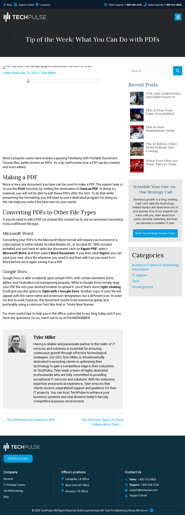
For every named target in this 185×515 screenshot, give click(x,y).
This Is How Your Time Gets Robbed (160, 112)
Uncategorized (142, 287)
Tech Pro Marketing (116, 510)
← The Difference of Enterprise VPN (29, 420)
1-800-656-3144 (149, 484)
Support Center (138, 495)
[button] (177, 70)
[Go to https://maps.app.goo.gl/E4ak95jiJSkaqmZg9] (88, 492)
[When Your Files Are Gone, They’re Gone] (137, 166)
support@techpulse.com (144, 490)
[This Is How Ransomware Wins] (137, 132)
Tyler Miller (48, 73)
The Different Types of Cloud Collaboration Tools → (102, 422)
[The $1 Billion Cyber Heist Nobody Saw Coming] (137, 149)
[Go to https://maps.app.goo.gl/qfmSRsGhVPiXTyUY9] (88, 479)
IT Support (139, 275)
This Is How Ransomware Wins (160, 129)
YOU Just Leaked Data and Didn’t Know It (163, 95)
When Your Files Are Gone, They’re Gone (162, 162)
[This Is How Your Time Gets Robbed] (137, 115)
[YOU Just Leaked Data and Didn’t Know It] (137, 98)
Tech (135, 281)
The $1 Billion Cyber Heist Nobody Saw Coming (161, 147)
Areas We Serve (138, 510)
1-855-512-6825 (146, 479)
